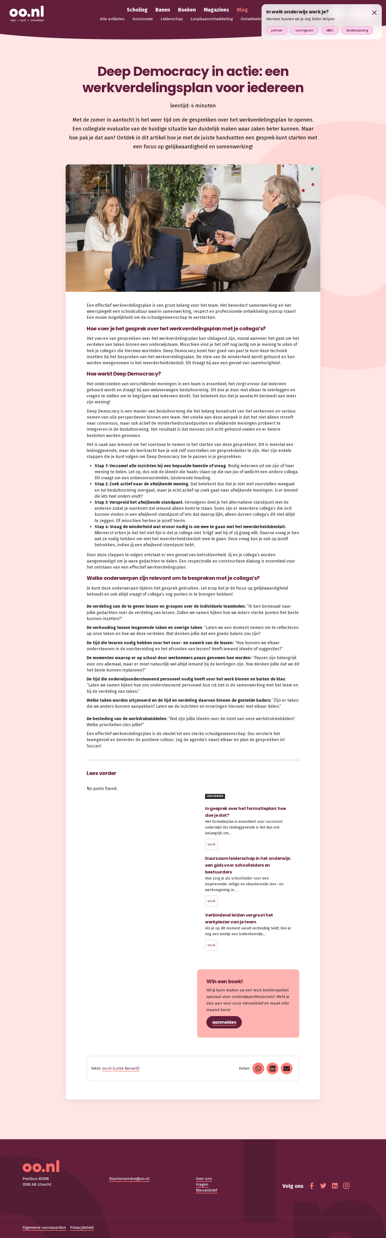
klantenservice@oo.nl (129, 1178)
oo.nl (211, 844)
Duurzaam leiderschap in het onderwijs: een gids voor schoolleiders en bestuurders (248, 865)
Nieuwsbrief (206, 1190)
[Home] (26, 14)
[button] (258, 1068)
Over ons (204, 1178)
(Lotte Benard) (126, 1068)
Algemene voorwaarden (44, 1227)
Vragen (202, 1184)
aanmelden (224, 1022)
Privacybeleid (82, 1227)
